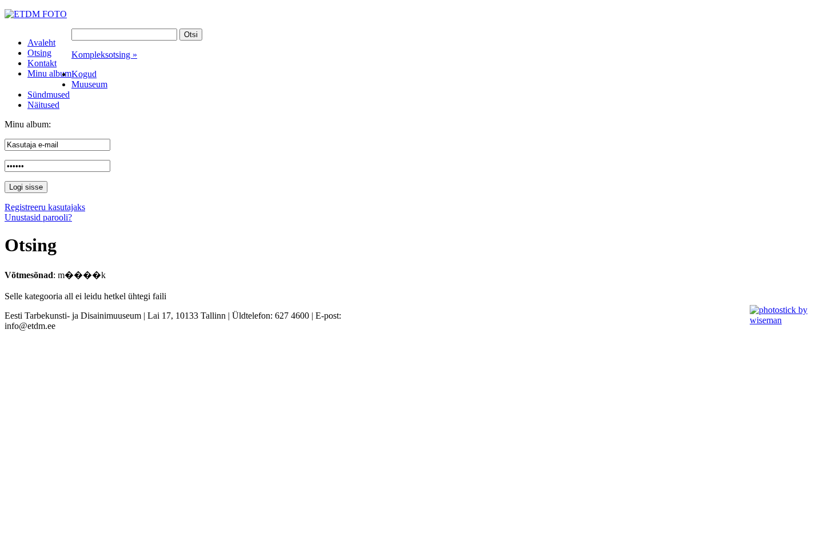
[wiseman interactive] (788, 320)
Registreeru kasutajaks (45, 207)
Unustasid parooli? (38, 217)
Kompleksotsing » (104, 54)
